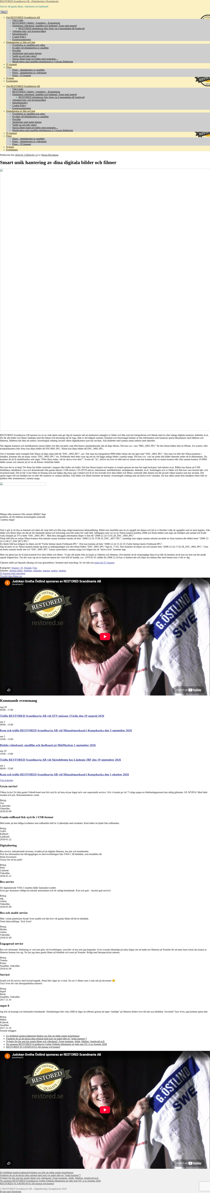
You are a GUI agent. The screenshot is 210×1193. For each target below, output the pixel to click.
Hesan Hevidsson (49, 155)
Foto (35, 568)
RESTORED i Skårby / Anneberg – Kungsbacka (36, 23)
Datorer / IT (17, 568)
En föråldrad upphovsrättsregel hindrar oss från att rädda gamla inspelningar (42, 1036)
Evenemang (12, 81)
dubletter (28, 570)
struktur (62, 570)
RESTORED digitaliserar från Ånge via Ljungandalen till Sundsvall (51, 28)
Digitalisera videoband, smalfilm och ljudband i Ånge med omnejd (44, 25)
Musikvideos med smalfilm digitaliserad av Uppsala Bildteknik (42, 61)
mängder (37, 570)
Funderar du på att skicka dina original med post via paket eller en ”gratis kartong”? (46, 1038)
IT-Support (11, 64)
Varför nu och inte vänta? (24, 56)
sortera (54, 570)
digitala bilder (15, 570)
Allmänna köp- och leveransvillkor (29, 31)
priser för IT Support (104, 562)
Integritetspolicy (20, 34)
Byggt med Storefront (10, 1191)
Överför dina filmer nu (11, 576)
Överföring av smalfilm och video (28, 45)
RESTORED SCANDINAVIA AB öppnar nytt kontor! (33, 1047)
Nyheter (10, 78)
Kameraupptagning (21, 39)
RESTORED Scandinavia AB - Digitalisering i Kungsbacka (29, 1)
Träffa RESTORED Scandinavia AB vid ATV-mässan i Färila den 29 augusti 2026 (52, 715)
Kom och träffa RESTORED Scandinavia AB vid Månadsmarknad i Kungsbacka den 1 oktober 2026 (64, 774)
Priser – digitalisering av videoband (29, 72)
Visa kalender (6, 780)
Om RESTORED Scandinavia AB (23, 17)
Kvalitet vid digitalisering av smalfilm (30, 48)
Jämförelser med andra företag (27, 53)
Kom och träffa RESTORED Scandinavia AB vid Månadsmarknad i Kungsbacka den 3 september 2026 (66, 730)
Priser (9, 67)
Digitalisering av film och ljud (20, 42)
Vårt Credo (17, 20)
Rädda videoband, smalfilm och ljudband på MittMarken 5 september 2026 (48, 745)
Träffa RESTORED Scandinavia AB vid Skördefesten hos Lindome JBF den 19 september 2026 (60, 759)
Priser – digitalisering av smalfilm (28, 70)
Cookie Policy (19, 36)
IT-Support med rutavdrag (12, 573)
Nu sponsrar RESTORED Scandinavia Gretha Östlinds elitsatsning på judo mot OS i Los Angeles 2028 (56, 1044)
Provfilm (16, 50)
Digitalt (27, 568)
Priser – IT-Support (21, 75)
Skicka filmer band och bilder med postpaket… (35, 59)
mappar (46, 570)
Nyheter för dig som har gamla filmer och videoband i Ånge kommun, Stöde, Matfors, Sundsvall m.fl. (55, 1041)
